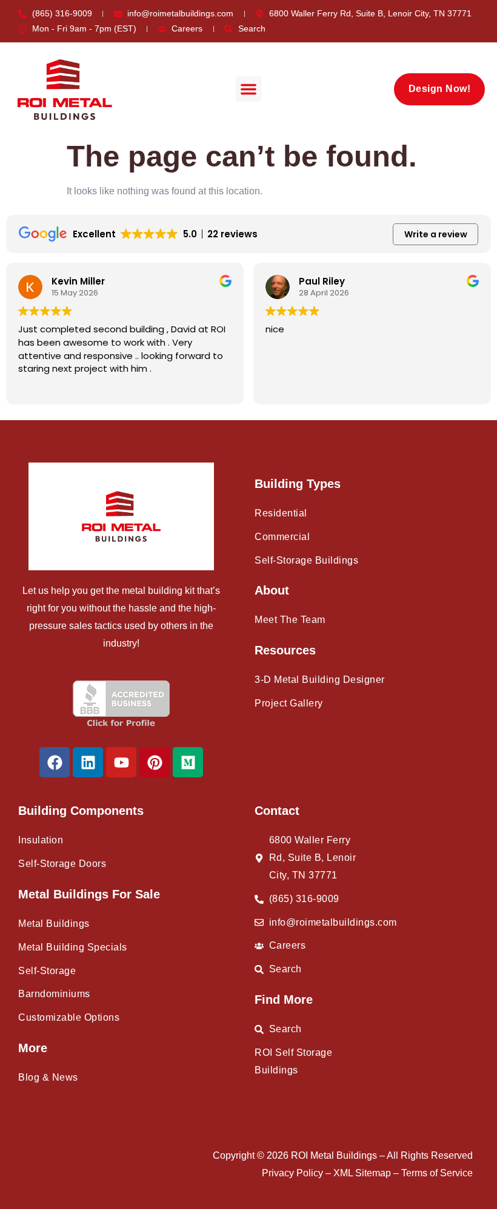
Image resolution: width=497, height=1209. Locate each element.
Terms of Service (437, 1173)
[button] (248, 89)
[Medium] (188, 762)
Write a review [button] (435, 234)
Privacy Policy (293, 1173)
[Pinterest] (154, 762)
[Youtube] (121, 762)
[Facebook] (54, 762)
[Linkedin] (88, 762)
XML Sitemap (363, 1173)
